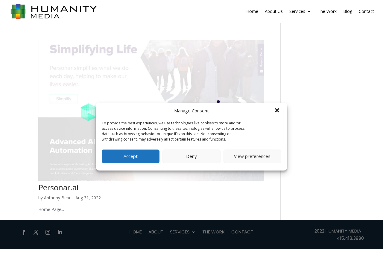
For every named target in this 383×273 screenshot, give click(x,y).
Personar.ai (58, 187)
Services (297, 11)
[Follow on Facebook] (24, 232)
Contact (366, 11)
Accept (131, 156)
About (155, 232)
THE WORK (213, 232)
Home (252, 11)
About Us (274, 11)
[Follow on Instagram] (48, 232)
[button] (277, 110)
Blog (347, 11)
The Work (327, 11)
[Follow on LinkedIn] (60, 232)
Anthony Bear (57, 197)
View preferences (252, 156)
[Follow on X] (36, 232)
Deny (191, 156)
